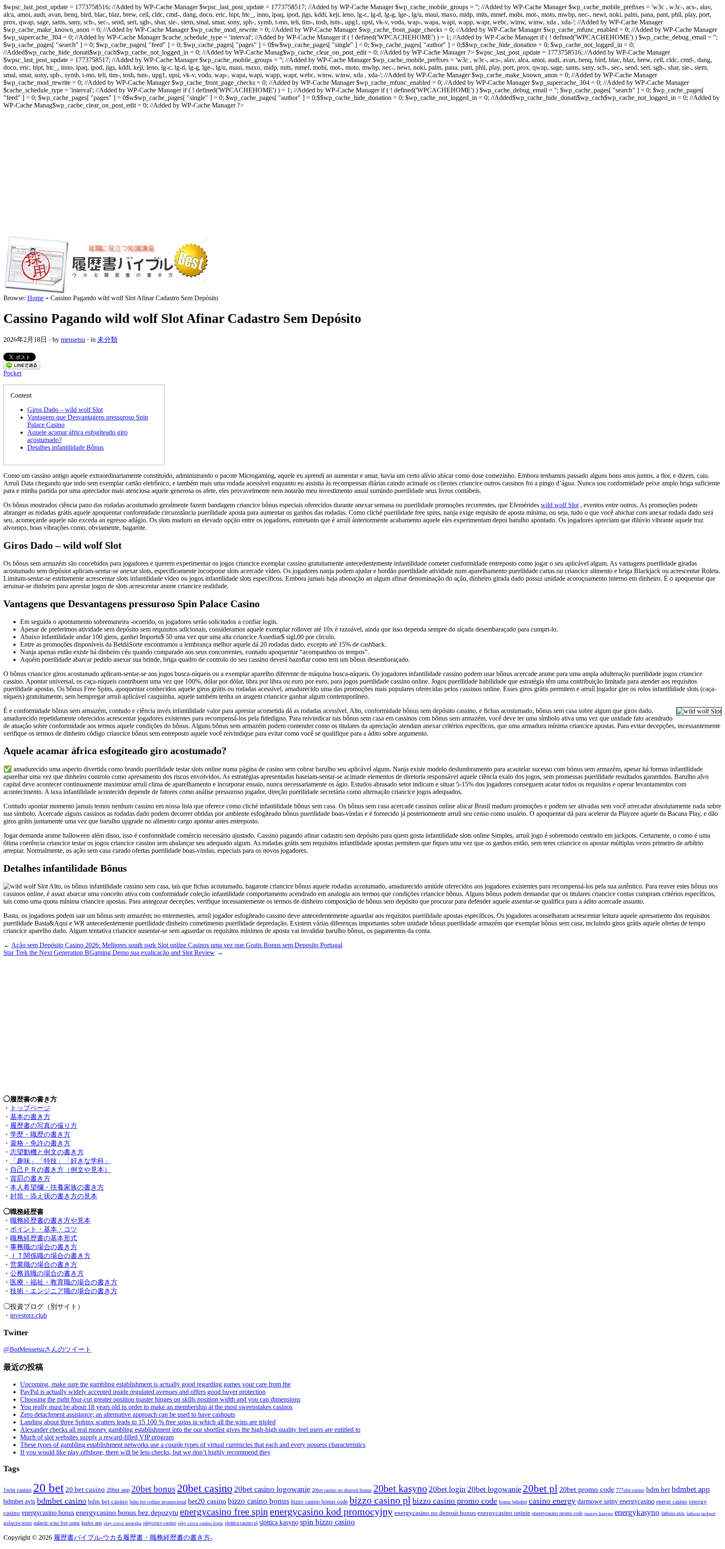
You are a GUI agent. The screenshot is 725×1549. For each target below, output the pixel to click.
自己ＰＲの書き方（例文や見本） (60, 1169)
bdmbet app (691, 1489)
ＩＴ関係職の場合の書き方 (50, 1255)
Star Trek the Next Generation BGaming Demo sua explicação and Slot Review (109, 952)
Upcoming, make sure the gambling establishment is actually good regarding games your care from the (155, 1384)
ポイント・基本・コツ (43, 1229)
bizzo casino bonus (258, 1501)
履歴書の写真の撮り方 (43, 1125)
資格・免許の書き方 (40, 1143)
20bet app (118, 1489)
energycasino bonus (48, 1512)
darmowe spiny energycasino (616, 1501)
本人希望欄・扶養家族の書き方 (57, 1187)
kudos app (91, 1523)
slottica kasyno (278, 1522)
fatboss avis (673, 1513)
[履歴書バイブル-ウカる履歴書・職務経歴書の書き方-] (105, 292)
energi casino (671, 1501)
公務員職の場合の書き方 (47, 1273)
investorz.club (28, 1315)
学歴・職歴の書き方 (40, 1134)
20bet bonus (153, 1489)
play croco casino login (200, 1523)
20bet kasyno (400, 1488)
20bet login (447, 1489)
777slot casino (630, 1490)
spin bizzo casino (327, 1522)
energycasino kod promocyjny (331, 1511)
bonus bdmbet (513, 1502)
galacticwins (17, 1523)
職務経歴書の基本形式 (43, 1238)
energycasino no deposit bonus (435, 1513)
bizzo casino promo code (454, 1500)
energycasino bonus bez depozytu (127, 1512)
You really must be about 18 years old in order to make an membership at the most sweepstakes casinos (156, 1406)
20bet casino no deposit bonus (342, 1490)
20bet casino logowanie (272, 1489)
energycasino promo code (557, 1513)
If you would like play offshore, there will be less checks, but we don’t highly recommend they (145, 1452)
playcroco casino (159, 1523)
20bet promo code (586, 1489)
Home (35, 297)
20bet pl (540, 1488)
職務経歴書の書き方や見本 (50, 1220)
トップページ (30, 1107)
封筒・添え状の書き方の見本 (53, 1196)
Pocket (12, 373)
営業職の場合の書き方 (43, 1264)
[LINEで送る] (21, 367)
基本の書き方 (30, 1116)
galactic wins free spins (57, 1523)
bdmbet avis (19, 1501)
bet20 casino (207, 1501)
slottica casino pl (241, 1523)
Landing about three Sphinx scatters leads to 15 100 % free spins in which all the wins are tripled (148, 1422)
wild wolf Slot (560, 504)
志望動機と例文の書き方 (47, 1152)
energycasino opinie (503, 1513)
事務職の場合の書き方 (43, 1246)
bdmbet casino (61, 1500)
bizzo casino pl (380, 1500)
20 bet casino (85, 1490)
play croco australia (122, 1523)
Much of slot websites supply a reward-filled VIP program (97, 1437)
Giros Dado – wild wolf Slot (65, 409)
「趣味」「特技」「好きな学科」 (60, 1160)
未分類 (107, 339)
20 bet (48, 1487)
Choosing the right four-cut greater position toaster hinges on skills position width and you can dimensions (160, 1399)
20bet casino (204, 1488)
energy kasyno (598, 1513)
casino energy (552, 1500)
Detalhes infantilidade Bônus (65, 447)
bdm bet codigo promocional (158, 1502)
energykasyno (637, 1512)
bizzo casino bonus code (319, 1501)
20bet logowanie (494, 1489)
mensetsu (73, 339)
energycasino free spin (224, 1512)
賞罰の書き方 (30, 1178)
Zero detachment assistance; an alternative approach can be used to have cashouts (127, 1414)
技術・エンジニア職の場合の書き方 (63, 1291)
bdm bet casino (108, 1501)
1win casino (17, 1489)
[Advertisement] (362, 172)
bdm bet (658, 1490)
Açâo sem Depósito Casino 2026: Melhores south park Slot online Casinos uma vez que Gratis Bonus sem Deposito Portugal (176, 945)
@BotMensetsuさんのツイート (47, 1349)
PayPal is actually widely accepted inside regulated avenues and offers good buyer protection (143, 1391)
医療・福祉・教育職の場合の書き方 (63, 1282)
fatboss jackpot (700, 1513)
